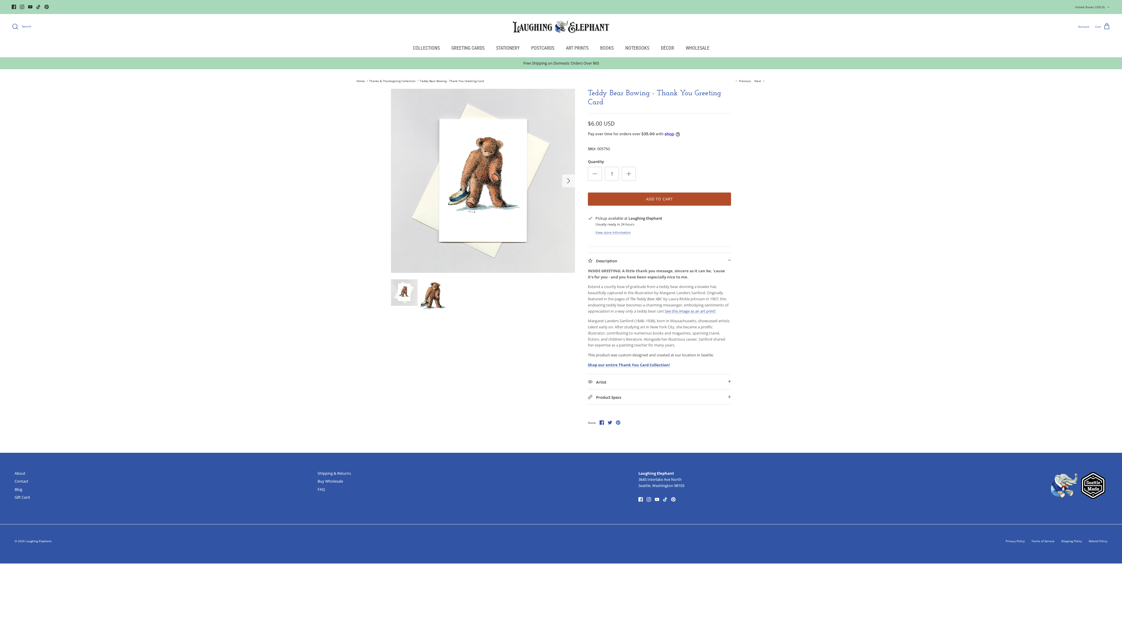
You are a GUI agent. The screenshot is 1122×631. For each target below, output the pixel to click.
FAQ (321, 489)
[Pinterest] (46, 7)
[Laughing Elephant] (561, 26)
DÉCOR (667, 48)
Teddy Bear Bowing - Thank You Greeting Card (452, 81)
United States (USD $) (1090, 7)
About (20, 473)
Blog (18, 489)
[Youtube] (30, 7)
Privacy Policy (1015, 541)
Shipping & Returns (334, 473)
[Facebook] (14, 7)
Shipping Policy (1071, 541)
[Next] (568, 180)
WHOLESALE (697, 48)
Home (360, 81)
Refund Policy (1098, 541)
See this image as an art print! (690, 311)
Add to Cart (659, 199)
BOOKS (607, 48)
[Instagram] (22, 7)
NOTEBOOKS (637, 48)
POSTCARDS (542, 48)
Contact (21, 481)
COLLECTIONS (426, 48)
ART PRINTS (577, 48)
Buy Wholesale (330, 481)
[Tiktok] (38, 7)
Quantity (596, 161)
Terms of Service (1043, 541)
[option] (483, 181)
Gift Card (22, 497)
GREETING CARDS (467, 48)
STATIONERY (508, 48)
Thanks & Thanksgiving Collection (392, 81)
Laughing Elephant (38, 541)
